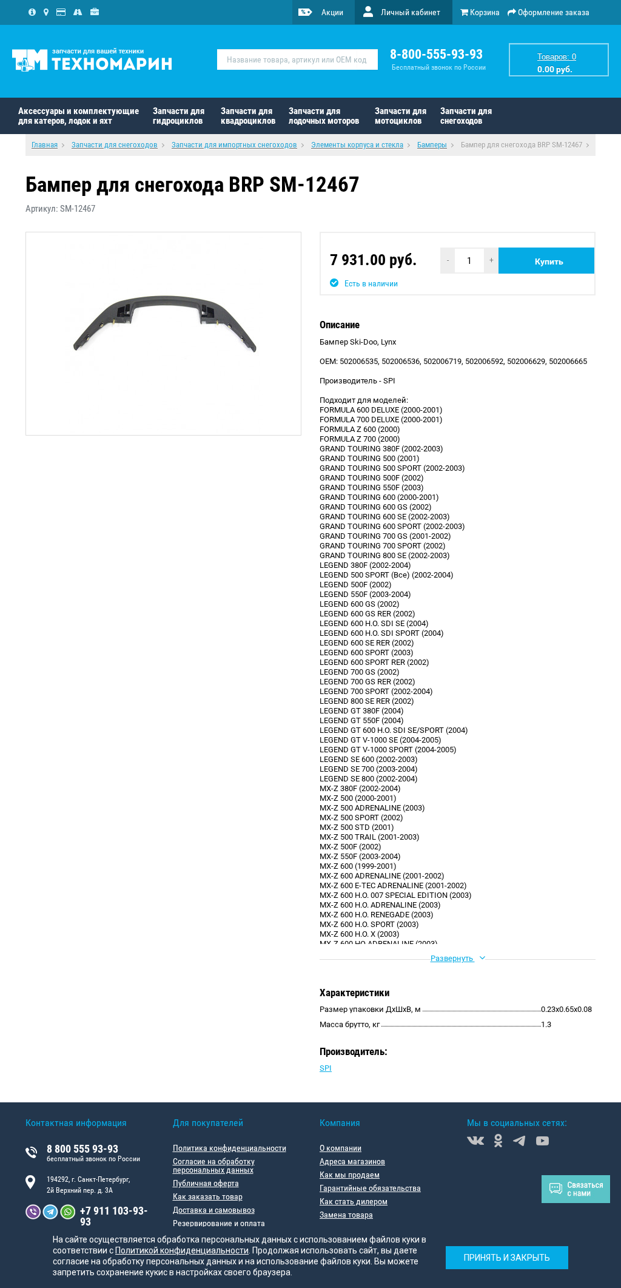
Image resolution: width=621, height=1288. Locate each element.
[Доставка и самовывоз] (77, 12)
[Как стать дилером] (94, 12)
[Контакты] (46, 12)
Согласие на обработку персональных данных (214, 1165)
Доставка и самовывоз (214, 1209)
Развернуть (453, 958)
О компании (340, 1148)
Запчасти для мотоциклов (400, 116)
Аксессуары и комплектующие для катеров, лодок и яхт (78, 116)
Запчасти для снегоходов (466, 116)
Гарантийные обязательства (370, 1188)
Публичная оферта (206, 1183)
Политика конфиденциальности (229, 1148)
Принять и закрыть (507, 1258)
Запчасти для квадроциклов (248, 116)
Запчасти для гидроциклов (178, 116)
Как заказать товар (208, 1196)
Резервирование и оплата (219, 1223)
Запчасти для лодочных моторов (324, 116)
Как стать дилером (354, 1201)
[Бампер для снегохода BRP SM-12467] (163, 334)
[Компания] (32, 12)
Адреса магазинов (352, 1161)
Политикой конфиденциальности (182, 1250)
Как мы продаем (350, 1174)
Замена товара (346, 1214)
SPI (326, 1068)
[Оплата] (60, 12)
